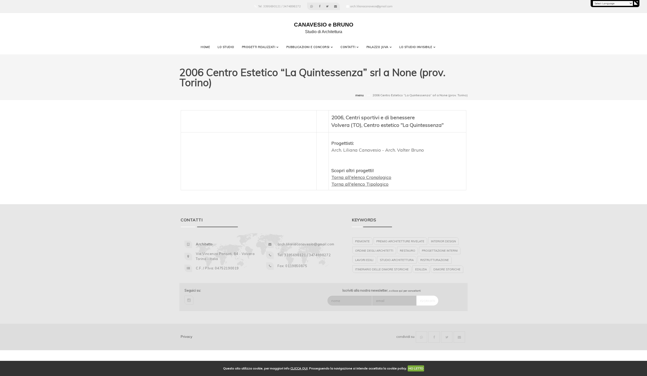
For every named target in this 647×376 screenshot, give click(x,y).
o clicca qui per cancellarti (405, 290)
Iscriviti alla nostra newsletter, (381, 290)
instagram (188, 300)
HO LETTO (415, 368)
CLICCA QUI (299, 368)
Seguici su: (192, 290)
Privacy (186, 337)
